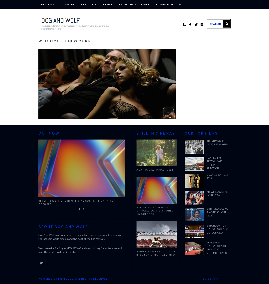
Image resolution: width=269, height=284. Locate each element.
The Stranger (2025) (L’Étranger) (218, 143)
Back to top (211, 279)
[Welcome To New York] (107, 117)
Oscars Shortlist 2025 (217, 176)
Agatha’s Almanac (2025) (156, 169)
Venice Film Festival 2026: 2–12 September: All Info (157, 253)
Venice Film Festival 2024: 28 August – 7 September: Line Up (217, 247)
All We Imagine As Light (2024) (217, 194)
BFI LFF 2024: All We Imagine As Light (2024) (217, 212)
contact (73, 252)
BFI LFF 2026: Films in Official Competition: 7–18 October (76, 202)
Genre (108, 4)
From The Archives (134, 4)
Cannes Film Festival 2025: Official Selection (215, 163)
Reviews (47, 4)
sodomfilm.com (168, 4)
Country (68, 4)
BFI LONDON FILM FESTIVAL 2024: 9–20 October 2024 (217, 229)
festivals (89, 4)
